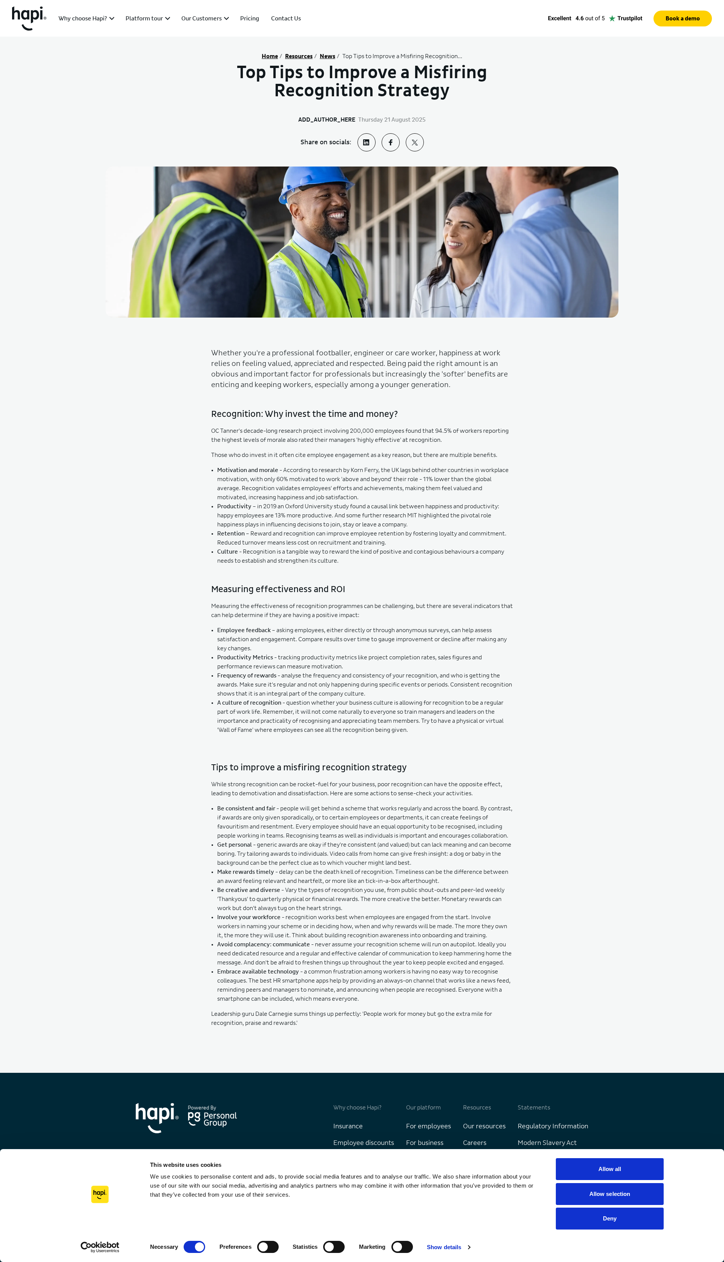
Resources (299, 56)
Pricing (249, 18)
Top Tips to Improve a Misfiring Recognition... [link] (402, 56)
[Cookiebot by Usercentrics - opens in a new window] (100, 1247)
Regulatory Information (553, 1126)
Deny (610, 1218)
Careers (474, 1143)
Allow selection (609, 1194)
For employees (428, 1126)
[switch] (268, 1247)
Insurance (348, 1126)
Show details (444, 1247)
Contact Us (286, 18)
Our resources (484, 1126)
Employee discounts (363, 1143)
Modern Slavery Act (547, 1143)
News (327, 56)
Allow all (609, 1169)
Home (270, 56)
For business (424, 1143)
